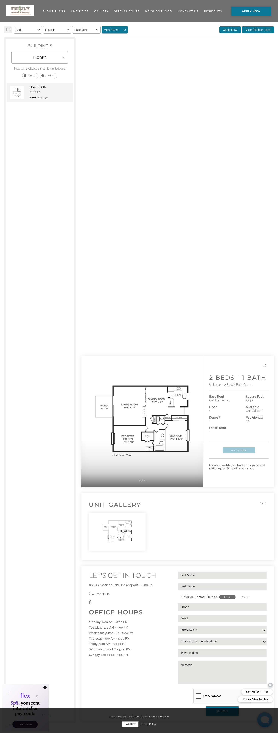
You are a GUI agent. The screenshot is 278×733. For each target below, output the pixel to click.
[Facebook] (90, 602)
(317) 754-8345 (99, 593)
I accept (130, 724)
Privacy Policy (148, 724)
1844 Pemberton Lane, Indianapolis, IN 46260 (120, 585)
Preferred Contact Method (199, 597)
